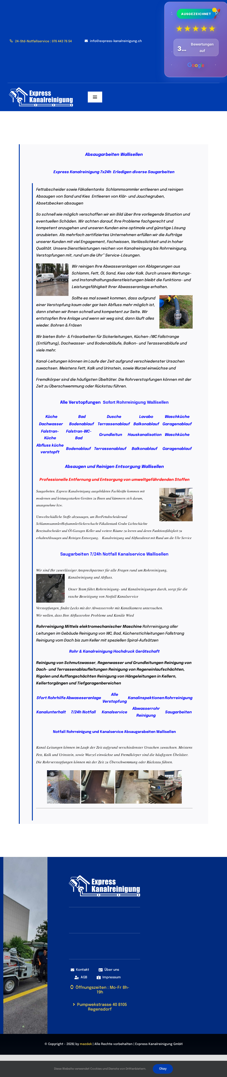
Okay (162, 1068)
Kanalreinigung (113, 537)
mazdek (86, 1044)
